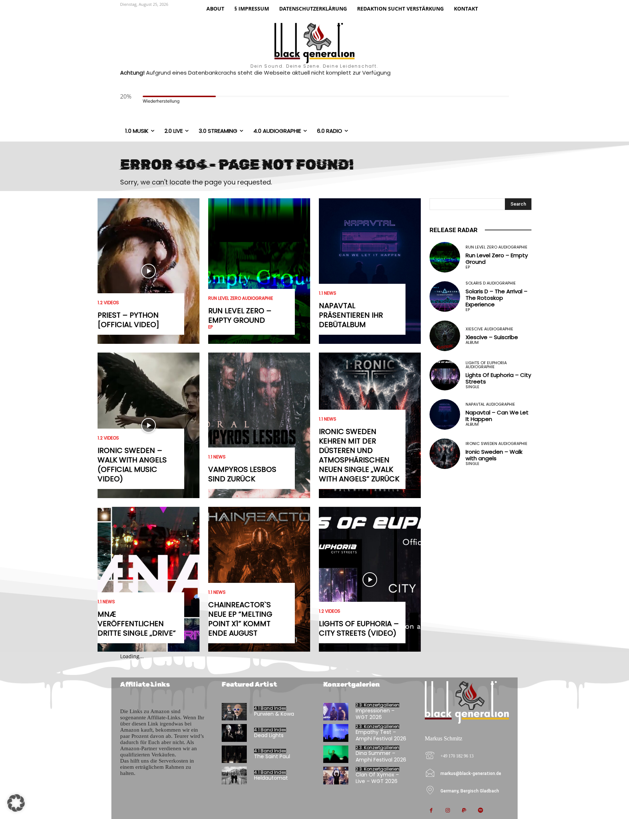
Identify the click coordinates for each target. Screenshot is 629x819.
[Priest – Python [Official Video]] (148, 271)
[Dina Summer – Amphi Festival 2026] (335, 754)
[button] (16, 803)
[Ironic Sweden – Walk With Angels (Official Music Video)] (148, 425)
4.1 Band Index (270, 708)
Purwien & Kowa (274, 713)
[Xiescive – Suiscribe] (445, 336)
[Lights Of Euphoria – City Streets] (445, 375)
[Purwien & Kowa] (234, 712)
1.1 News (106, 602)
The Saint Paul (272, 756)
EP (210, 327)
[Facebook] (431, 810)
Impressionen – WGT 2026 (375, 714)
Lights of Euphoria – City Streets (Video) (359, 628)
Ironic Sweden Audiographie (496, 444)
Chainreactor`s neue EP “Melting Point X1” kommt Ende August (240, 619)
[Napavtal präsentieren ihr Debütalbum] (370, 271)
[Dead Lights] (234, 733)
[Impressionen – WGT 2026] (335, 712)
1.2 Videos (108, 303)
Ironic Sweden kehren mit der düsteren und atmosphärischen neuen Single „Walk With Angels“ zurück (359, 455)
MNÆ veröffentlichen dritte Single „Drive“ (137, 623)
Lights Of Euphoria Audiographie (486, 365)
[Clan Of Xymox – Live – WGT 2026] (335, 775)
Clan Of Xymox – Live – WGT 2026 (377, 778)
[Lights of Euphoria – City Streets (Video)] (370, 579)
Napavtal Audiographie (490, 404)
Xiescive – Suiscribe (492, 337)
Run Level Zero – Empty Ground (240, 315)
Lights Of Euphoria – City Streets (498, 378)
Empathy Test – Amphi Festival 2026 (381, 735)
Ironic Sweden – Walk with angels (494, 455)
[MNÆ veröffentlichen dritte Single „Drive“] (148, 579)
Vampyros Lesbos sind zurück (242, 474)
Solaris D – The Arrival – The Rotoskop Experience (496, 297)
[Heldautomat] (234, 775)
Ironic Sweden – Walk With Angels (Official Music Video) (132, 464)
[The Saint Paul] (234, 754)
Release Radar (454, 230)
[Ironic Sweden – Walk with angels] (445, 453)
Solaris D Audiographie (491, 283)
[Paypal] (464, 810)
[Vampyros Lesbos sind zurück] (259, 425)
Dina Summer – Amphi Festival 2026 (381, 756)
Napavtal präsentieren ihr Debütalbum (351, 315)
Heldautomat (271, 778)
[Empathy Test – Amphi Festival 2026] (335, 733)
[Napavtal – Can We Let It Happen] (445, 414)
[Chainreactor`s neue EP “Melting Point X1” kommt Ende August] (259, 579)
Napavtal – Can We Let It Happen (497, 416)
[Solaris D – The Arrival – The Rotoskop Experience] (445, 296)
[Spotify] (480, 810)
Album (472, 343)
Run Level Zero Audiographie (240, 298)
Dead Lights (269, 735)
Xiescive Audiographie (489, 329)
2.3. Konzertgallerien (377, 705)
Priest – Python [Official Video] (128, 320)
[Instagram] (447, 810)
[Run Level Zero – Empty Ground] (259, 271)
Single (472, 387)
